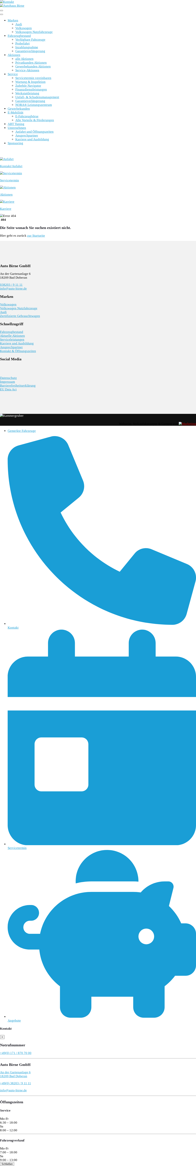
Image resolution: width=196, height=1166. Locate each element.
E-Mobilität (15, 112)
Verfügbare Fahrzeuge (30, 39)
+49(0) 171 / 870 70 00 (15, 1053)
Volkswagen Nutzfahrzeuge (34, 32)
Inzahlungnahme (26, 47)
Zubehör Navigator (28, 85)
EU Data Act (8, 389)
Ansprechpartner (26, 135)
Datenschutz (8, 378)
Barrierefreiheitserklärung (18, 385)
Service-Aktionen (27, 70)
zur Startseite (36, 235)
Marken (13, 20)
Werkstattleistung (27, 93)
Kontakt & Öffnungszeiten (18, 351)
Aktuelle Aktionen (12, 336)
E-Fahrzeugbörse (26, 116)
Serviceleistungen (12, 339)
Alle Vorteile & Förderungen (34, 120)
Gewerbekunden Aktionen (33, 66)
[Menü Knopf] (1, 10)
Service (13, 74)
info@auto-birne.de (13, 288)
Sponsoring (15, 143)
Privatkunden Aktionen (31, 62)
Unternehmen (17, 128)
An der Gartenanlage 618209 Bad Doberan (15, 1074)
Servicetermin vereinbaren (33, 78)
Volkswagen (23, 28)
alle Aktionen (24, 59)
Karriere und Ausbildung (32, 139)
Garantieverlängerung (30, 51)
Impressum (7, 382)
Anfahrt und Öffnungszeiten (34, 131)
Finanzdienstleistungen (31, 89)
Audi (18, 24)
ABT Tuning (16, 124)
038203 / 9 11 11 (11, 285)
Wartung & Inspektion (30, 82)
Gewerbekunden (19, 108)
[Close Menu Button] (1, 14)
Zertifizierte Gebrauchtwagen (20, 316)
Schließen (7, 1164)
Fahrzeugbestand (19, 36)
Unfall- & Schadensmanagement (37, 97)
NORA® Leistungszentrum (33, 105)
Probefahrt (22, 43)
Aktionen (14, 55)
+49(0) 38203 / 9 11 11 (15, 1083)
